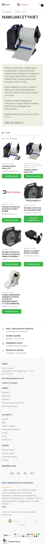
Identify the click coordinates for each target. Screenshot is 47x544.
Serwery (5, 460)
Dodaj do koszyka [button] (11, 176)
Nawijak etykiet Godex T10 (9, 167)
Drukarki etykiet (8, 450)
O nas (4, 436)
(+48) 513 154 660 (9, 383)
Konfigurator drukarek (11, 429)
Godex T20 (9, 122)
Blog (3, 422)
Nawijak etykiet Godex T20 (30, 171)
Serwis (4, 433)
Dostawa (5, 399)
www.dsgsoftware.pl (10, 406)
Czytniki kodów (8, 453)
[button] (40, 5)
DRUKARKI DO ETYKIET (31, 163)
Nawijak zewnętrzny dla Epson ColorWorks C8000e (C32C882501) (11, 254)
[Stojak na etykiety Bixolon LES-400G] (33, 236)
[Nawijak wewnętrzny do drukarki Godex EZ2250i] (11, 192)
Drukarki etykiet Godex (33, 165)
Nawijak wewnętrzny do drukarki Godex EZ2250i (11, 209)
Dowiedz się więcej (33, 176)
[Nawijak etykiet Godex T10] (11, 151)
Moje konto (6, 439)
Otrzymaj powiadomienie (33, 219)
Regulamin (6, 392)
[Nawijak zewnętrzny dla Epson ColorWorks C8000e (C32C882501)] (11, 236)
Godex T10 (18, 122)
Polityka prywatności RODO (13, 402)
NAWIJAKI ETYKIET (8, 163)
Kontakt (5, 419)
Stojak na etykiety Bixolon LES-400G (31, 252)
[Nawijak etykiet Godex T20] (33, 151)
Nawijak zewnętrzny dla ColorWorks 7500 (32, 209)
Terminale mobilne (9, 456)
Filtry (7, 133)
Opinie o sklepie (8, 426)
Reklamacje (6, 396)
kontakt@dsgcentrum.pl (13, 378)
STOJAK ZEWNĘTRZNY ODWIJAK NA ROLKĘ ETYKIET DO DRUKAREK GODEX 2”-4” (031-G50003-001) (11, 299)
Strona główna (7, 12)
